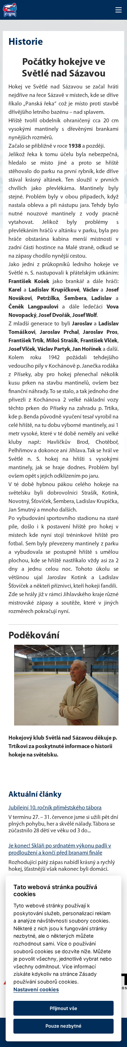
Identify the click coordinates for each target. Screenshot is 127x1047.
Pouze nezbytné (63, 1026)
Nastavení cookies (36, 989)
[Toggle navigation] (118, 10)
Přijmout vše (63, 1008)
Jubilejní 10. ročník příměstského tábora (55, 808)
